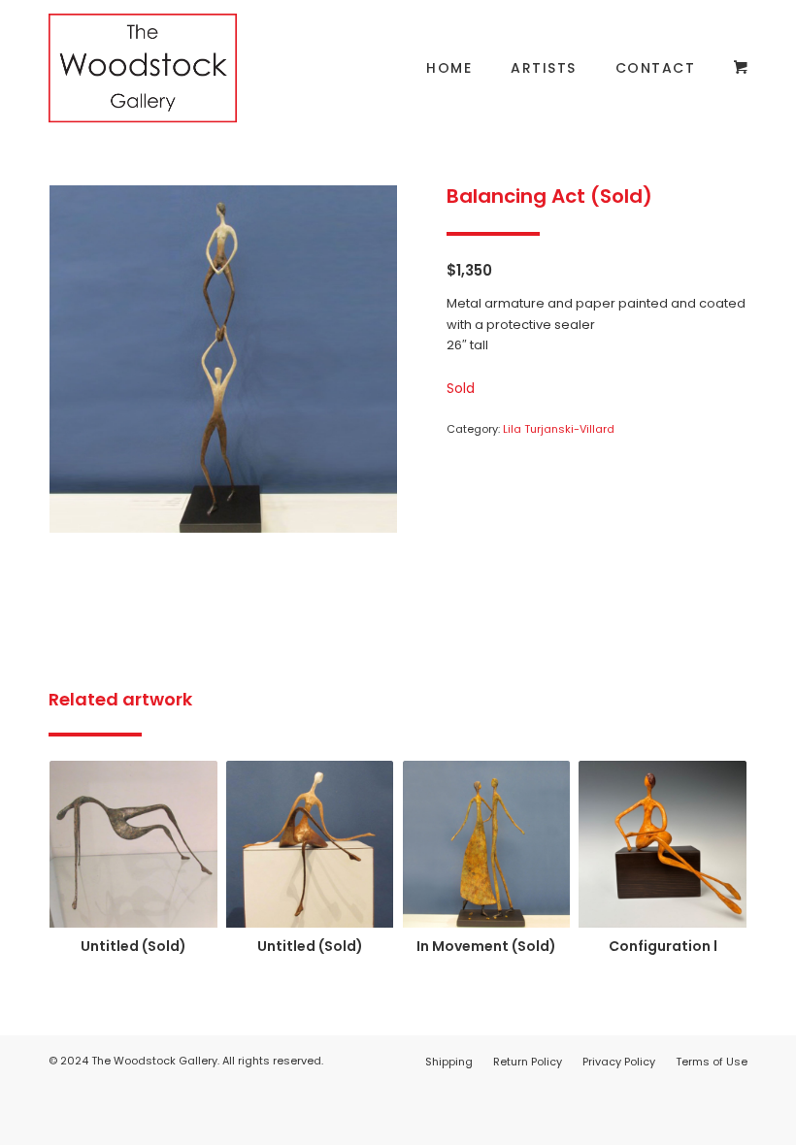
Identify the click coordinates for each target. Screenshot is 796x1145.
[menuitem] (449, 68)
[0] (740, 68)
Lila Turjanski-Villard (558, 429)
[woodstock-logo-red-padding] (143, 68)
